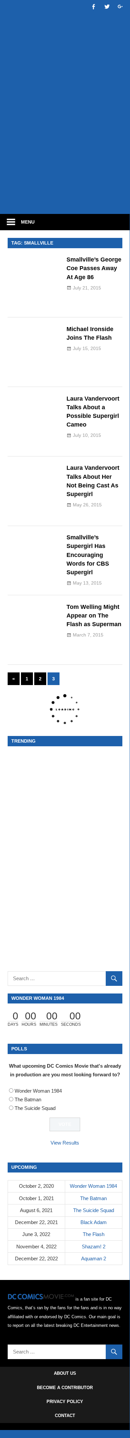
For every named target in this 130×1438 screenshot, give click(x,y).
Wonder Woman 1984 (38, 1091)
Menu (28, 222)
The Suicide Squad (35, 1108)
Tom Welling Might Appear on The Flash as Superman (93, 616)
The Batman (28, 1099)
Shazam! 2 (93, 1246)
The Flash (93, 1234)
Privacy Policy (65, 1401)
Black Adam (93, 1222)
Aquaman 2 (93, 1258)
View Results (65, 1143)
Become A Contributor (65, 1387)
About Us (65, 1373)
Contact (65, 1415)
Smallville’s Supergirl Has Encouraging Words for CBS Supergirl (87, 555)
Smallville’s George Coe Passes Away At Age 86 (93, 268)
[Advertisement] (65, 139)
